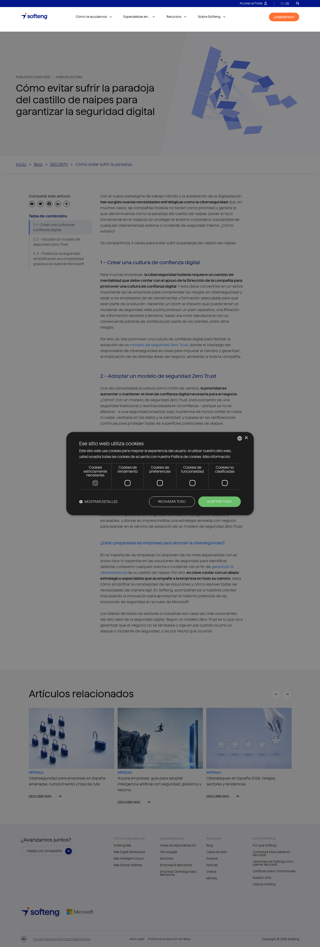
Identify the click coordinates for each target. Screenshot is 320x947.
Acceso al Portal (251, 3)
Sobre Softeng (209, 17)
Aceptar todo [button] (219, 501)
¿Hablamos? (284, 17)
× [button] (246, 438)
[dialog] (160, 473)
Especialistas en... (136, 17)
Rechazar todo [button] (172, 501)
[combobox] (239, 438)
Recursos (174, 17)
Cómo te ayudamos (91, 17)
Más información (216, 457)
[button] (98, 501)
